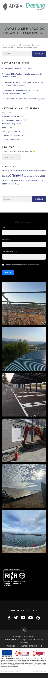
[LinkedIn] (23, 617)
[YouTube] (30, 617)
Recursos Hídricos (9, 139)
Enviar (8, 272)
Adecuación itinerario (8, 171)
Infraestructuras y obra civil (12, 120)
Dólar (3, 176)
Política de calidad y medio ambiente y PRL (24, 646)
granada (16, 175)
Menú (43, 18)
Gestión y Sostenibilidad (11, 132)
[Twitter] (16, 617)
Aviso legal (9, 639)
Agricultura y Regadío (10, 124)
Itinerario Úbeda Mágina (31, 176)
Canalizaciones (31, 171)
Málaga (33, 180)
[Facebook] (9, 617)
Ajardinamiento (21, 171)
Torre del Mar (8, 184)
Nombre (5, 227)
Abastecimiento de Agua (11, 116)
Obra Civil (40, 180)
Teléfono (6, 239)
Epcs (7, 176)
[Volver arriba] (24, 630)
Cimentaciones (41, 171)
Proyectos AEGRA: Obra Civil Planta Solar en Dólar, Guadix (23, 99)
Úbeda (17, 184)
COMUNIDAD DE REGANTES (12, 135)
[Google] (38, 617)
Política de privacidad (24, 639)
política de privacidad (30, 265)
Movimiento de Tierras (22, 180)
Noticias (5, 128)
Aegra (4, 112)
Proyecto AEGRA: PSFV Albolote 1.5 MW (17, 69)
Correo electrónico (9, 251)
